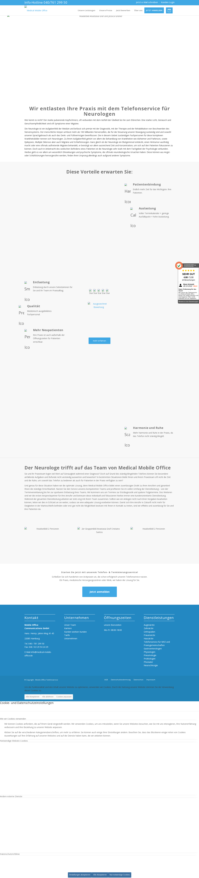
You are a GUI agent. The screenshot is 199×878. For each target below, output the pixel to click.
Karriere (68, 628)
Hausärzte (148, 638)
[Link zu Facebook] (162, 679)
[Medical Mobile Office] (35, 10)
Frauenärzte (149, 635)
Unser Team (70, 625)
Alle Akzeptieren (32, 696)
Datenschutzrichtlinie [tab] (10, 854)
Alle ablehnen (47, 696)
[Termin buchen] (170, 10)
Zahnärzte (148, 628)
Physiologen (149, 652)
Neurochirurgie (151, 665)
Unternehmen (70, 638)
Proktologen (149, 658)
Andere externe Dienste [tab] (11, 796)
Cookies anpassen (64, 696)
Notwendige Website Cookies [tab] (14, 740)
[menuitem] (147, 2)
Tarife (67, 635)
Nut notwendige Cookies (120, 874)
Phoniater (148, 662)
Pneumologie (150, 655)
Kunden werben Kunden (75, 631)
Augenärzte (149, 625)
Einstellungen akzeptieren (79, 874)
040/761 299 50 (55, 2)
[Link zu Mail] (172, 679)
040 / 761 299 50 (36, 643)
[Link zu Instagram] (167, 679)
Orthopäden (149, 631)
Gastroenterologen (153, 648)
